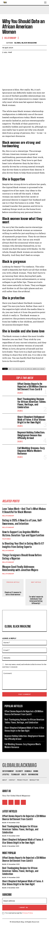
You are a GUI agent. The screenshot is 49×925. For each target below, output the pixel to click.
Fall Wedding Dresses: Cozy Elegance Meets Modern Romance (31, 451)
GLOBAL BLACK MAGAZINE (25, 43)
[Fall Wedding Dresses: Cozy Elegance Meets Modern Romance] (9, 452)
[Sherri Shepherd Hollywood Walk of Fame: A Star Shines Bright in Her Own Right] (9, 421)
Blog (20, 393)
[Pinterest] (15, 58)
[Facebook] (4, 58)
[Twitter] (10, 58)
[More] (25, 58)
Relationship (8, 515)
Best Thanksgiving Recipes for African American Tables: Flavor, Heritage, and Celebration (31, 403)
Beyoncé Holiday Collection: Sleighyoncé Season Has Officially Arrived (31, 435)
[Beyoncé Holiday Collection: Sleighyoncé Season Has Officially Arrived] (9, 437)
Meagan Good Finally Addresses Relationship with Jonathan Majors (20, 568)
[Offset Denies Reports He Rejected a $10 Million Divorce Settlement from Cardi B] (9, 388)
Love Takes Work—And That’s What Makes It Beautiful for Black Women (24, 510)
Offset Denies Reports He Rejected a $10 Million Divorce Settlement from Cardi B (32, 386)
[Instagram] (10, 802)
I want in (23, 907)
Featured (6, 539)
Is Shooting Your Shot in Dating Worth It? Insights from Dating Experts (23, 545)
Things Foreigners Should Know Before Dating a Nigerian (22, 556)
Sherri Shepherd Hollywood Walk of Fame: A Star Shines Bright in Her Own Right (31, 419)
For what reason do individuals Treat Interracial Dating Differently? (36, 600)
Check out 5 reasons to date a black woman (13, 593)
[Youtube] (23, 802)
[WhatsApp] (20, 58)
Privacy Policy (27, 913)
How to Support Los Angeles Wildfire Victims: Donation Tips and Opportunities (23, 533)
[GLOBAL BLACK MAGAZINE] (4, 42)
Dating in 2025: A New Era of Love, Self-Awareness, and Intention (22, 522)
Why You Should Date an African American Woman (26, 368)
